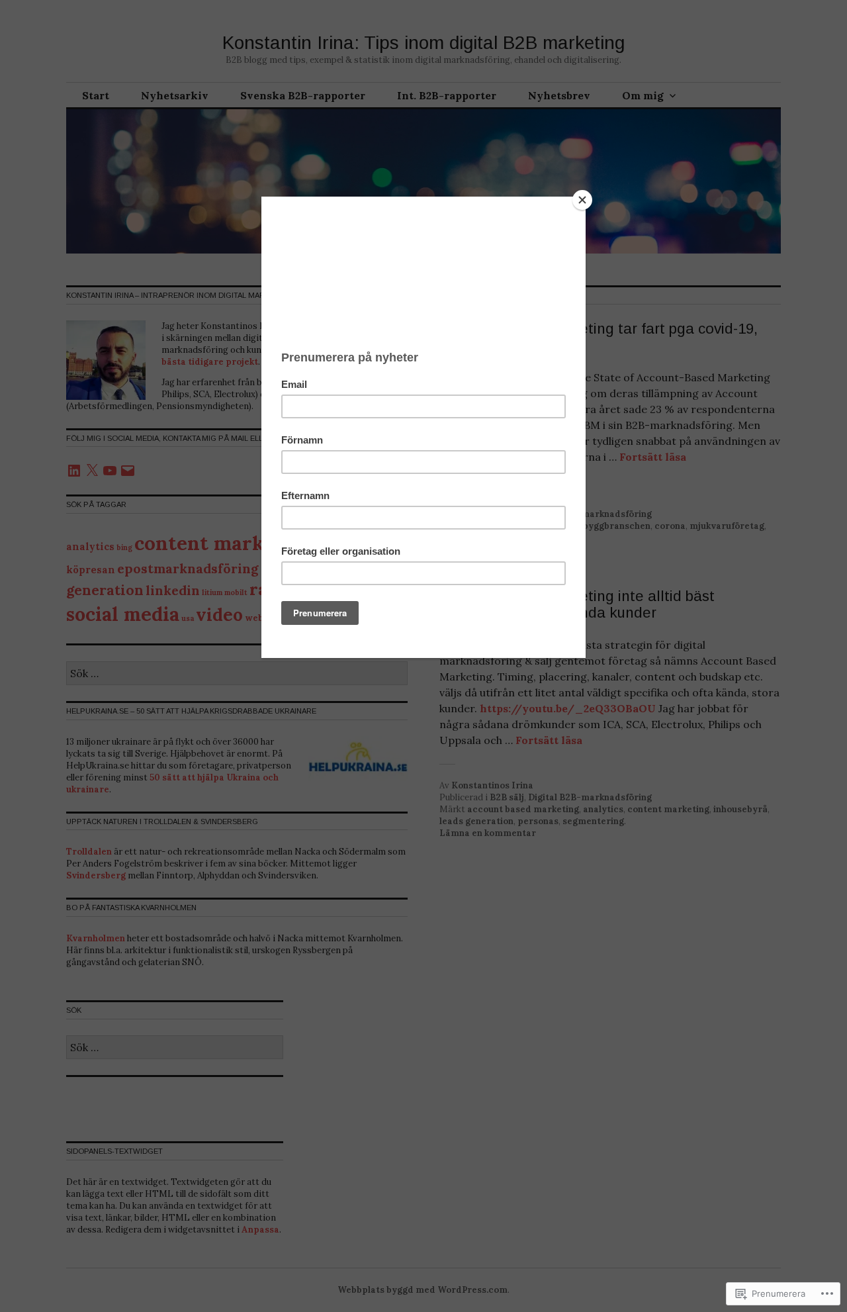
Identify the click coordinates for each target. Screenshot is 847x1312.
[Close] (582, 200)
